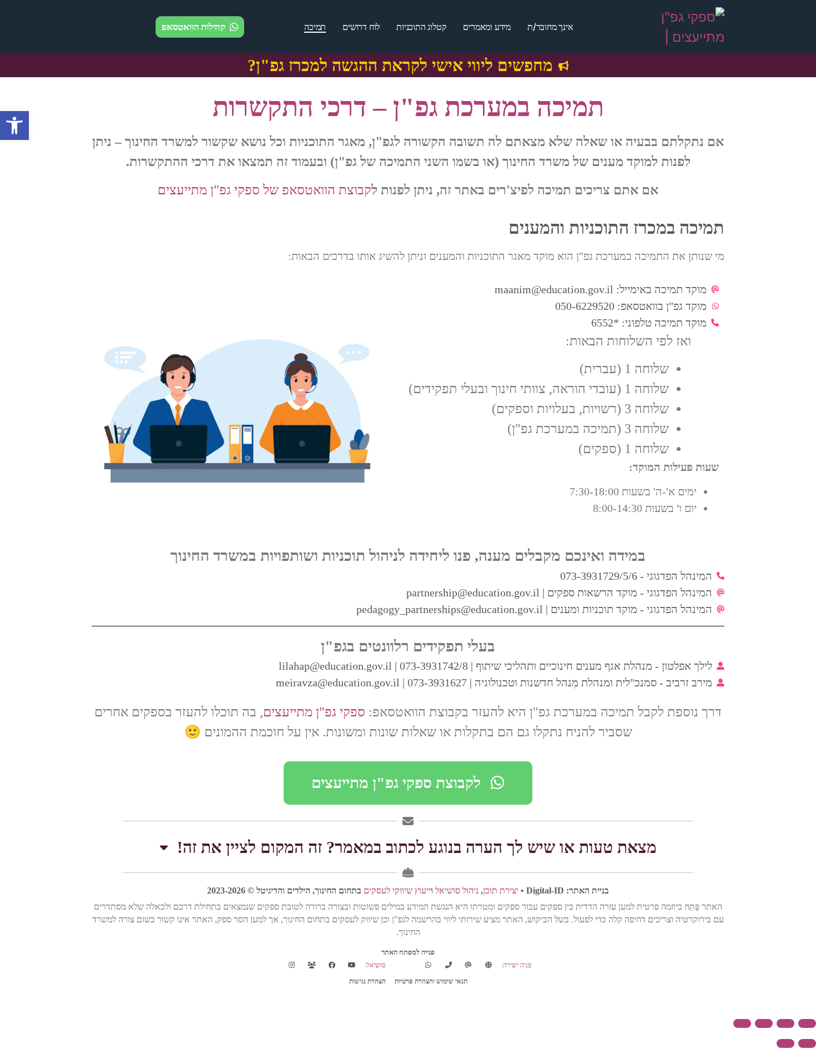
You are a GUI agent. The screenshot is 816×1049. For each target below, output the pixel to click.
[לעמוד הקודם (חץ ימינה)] (807, 1043)
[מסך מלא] (785, 1023)
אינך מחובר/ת (550, 26)
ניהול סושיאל (456, 890)
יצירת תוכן (500, 890)
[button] (14, 125)
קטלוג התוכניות (421, 26)
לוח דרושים (361, 26)
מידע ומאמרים (487, 26)
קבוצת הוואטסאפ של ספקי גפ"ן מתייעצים (264, 190)
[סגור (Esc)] (742, 1023)
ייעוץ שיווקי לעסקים (397, 890)
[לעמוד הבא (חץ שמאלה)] (785, 1043)
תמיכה (315, 26)
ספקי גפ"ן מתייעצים (314, 712)
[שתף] (764, 1023)
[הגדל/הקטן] (807, 1023)
